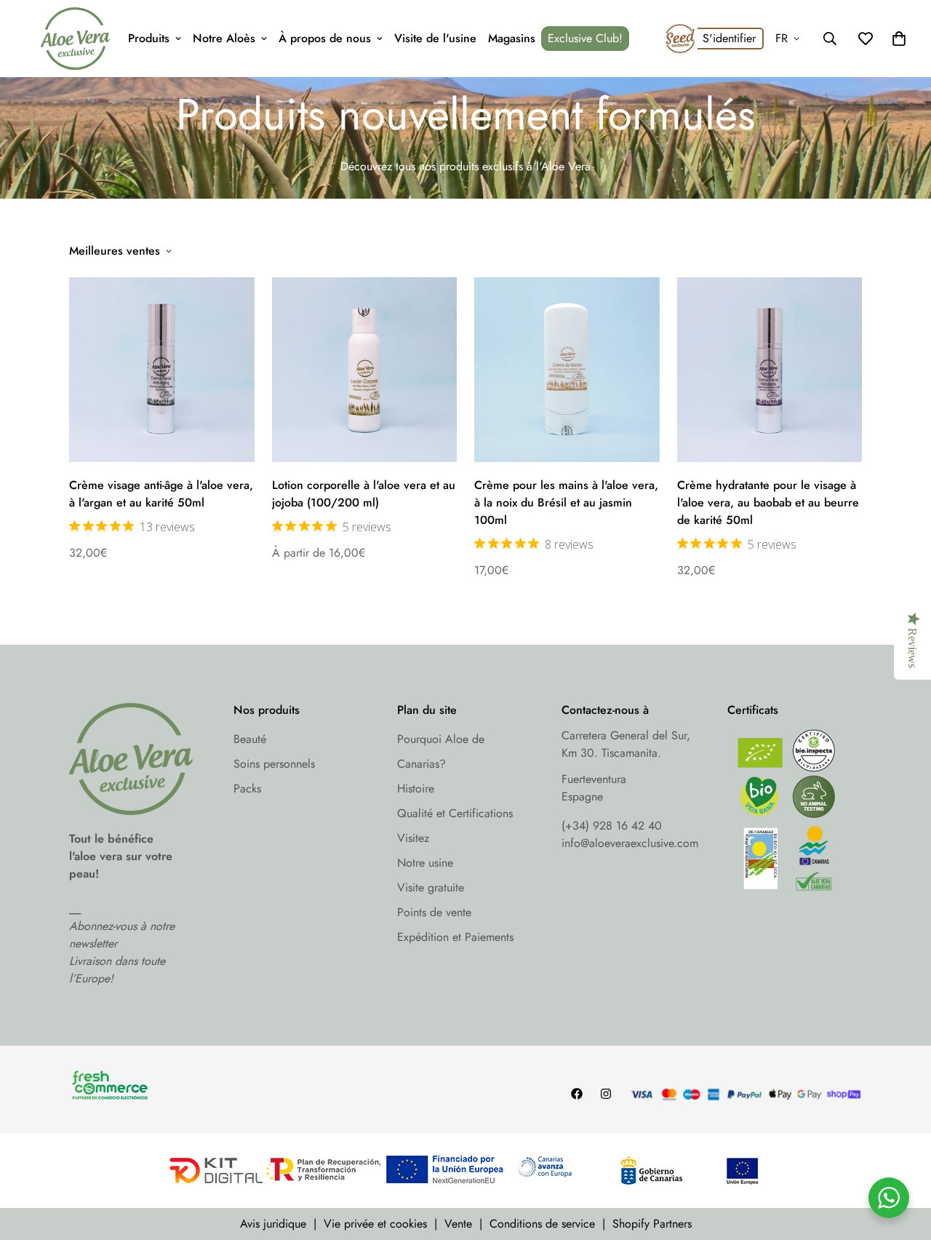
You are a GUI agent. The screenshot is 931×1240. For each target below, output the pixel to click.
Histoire (415, 788)
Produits (148, 38)
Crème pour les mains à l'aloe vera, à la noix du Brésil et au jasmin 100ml (566, 502)
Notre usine (425, 862)
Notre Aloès (224, 38)
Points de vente (434, 912)
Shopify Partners (652, 1223)
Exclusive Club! (585, 38)
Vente (458, 1223)
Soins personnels (274, 763)
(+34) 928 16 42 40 (612, 825)
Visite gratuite (430, 887)
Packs (247, 788)
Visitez (413, 838)
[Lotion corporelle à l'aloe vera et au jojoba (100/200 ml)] (364, 369)
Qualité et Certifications (455, 813)
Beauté (249, 739)
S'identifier (729, 38)
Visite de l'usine (435, 38)
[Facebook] (577, 1094)
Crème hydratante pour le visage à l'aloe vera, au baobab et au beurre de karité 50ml (768, 502)
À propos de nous (325, 38)
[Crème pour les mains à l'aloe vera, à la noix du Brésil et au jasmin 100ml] (567, 369)
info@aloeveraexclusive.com (630, 843)
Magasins (511, 38)
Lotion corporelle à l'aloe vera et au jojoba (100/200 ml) (363, 494)
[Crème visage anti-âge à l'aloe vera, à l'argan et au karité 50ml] (162, 369)
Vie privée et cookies (375, 1223)
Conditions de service (542, 1223)
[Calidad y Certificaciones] (795, 814)
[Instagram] (606, 1094)
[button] (899, 38)
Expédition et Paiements (455, 937)
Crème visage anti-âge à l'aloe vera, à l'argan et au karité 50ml (161, 494)
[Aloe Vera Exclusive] (75, 38)
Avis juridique (273, 1223)
